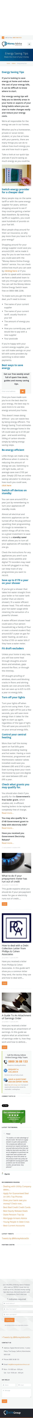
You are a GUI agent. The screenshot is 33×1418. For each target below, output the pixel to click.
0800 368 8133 (17, 37)
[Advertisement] (16, 18)
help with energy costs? (14, 1085)
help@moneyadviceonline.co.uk (19, 1364)
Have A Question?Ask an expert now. (18, 1080)
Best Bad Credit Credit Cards (16, 1207)
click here (6, 485)
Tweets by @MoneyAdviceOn (15, 1238)
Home (8, 63)
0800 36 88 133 (18, 1061)
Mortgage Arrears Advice (15, 1218)
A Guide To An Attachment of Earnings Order (16, 1017)
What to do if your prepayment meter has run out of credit (14, 878)
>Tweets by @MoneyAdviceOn (16, 1337)
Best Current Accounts (14, 1225)
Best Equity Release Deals (15, 1210)
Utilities (13, 63)
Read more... (8, 812)
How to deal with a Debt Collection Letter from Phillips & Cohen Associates (15, 950)
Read (4, 904)
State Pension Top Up (13, 1214)
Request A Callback (13, 1070)
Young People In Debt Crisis (16, 1221)
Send (4, 1401)
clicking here (11, 270)
